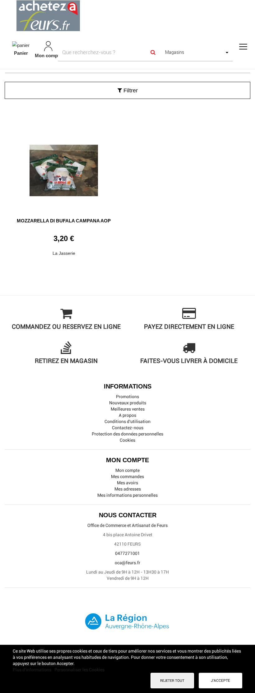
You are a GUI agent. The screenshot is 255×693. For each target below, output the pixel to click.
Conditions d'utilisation (127, 421)
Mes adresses (127, 488)
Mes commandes (127, 476)
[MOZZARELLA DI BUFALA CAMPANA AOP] (64, 168)
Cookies (127, 440)
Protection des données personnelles (127, 433)
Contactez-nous (127, 427)
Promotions (127, 396)
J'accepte (220, 680)
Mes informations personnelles (127, 495)
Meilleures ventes (128, 409)
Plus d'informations (32, 669)
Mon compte (127, 470)
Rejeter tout (172, 680)
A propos (127, 415)
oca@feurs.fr (127, 562)
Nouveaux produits (127, 402)
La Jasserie (64, 253)
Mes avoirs (127, 482)
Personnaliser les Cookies (79, 669)
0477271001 (127, 553)
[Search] (152, 52)
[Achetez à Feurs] (127, 15)
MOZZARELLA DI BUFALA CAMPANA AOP (64, 220)
